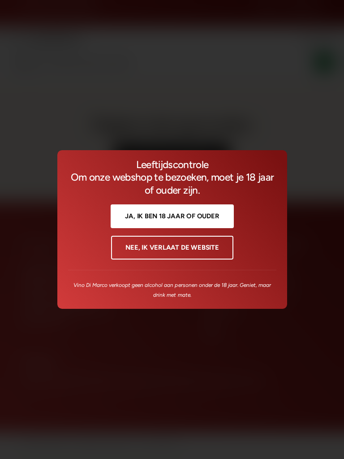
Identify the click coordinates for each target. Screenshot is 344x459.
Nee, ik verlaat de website (172, 247)
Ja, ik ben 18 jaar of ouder (172, 216)
